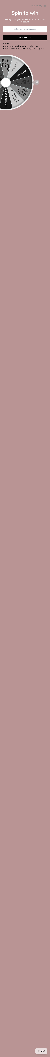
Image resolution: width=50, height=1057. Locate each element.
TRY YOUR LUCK (25, 38)
